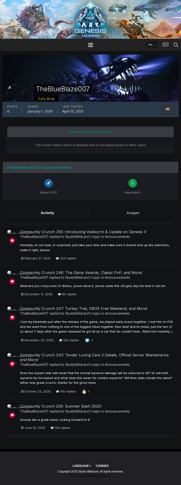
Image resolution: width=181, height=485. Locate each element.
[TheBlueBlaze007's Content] (167, 109)
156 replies (67, 391)
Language (81, 466)
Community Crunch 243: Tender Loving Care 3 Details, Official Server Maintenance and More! (94, 357)
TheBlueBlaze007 (34, 237)
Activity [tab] (47, 213)
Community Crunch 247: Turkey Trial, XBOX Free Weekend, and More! (83, 308)
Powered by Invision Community (90, 475)
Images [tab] (133, 213)
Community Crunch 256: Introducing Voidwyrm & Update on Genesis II (83, 231)
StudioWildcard (77, 237)
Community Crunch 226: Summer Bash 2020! (60, 406)
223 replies (67, 258)
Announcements (117, 237)
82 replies (69, 294)
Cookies (102, 466)
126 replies (70, 340)
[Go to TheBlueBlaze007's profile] (12, 235)
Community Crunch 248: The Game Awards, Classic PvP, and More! (81, 272)
